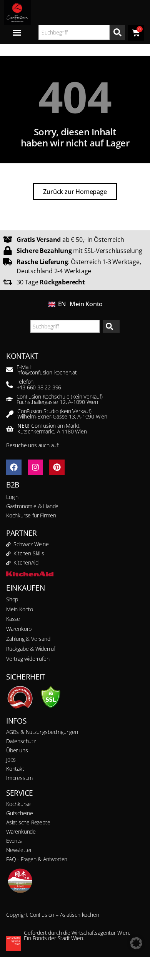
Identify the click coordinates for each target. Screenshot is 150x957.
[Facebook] (14, 467)
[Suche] (117, 32)
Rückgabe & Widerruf (30, 648)
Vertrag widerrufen (27, 658)
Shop (12, 599)
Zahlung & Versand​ (28, 638)
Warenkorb (19, 628)
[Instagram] (35, 467)
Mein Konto (86, 304)
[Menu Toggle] (17, 32)
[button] (136, 943)
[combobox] (74, 32)
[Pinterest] (57, 467)
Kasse (13, 618)
